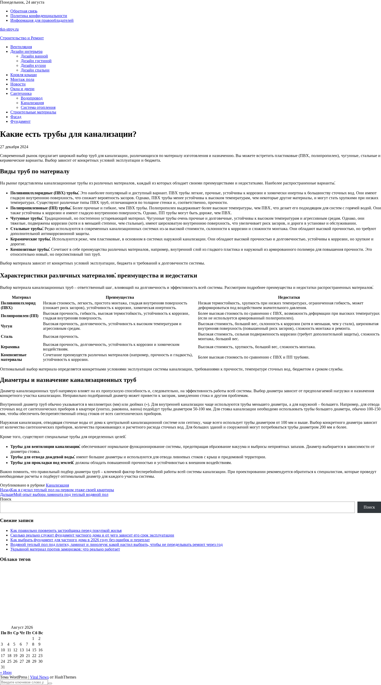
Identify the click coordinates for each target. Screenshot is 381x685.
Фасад (15, 117)
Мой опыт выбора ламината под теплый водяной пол (54, 494)
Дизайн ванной (34, 56)
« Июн (6, 672)
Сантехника (21, 93)
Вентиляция (21, 47)
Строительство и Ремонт (22, 38)
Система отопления (38, 107)
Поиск (5, 499)
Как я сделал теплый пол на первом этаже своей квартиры (57, 490)
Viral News (39, 677)
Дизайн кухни (33, 65)
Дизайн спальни (35, 70)
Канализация (32, 103)
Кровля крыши (23, 75)
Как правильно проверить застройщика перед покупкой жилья (66, 530)
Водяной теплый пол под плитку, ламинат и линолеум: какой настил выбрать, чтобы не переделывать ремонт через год (116, 544)
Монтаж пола (22, 79)
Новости (18, 84)
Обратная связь (23, 11)
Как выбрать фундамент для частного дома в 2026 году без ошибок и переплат (80, 540)
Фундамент (20, 121)
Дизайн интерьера (26, 51)
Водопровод (32, 98)
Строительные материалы (33, 112)
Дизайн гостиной (36, 61)
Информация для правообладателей (42, 20)
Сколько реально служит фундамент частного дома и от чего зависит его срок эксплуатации (92, 535)
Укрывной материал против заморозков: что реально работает (65, 549)
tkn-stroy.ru (9, 29)
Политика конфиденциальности (38, 15)
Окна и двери (22, 89)
